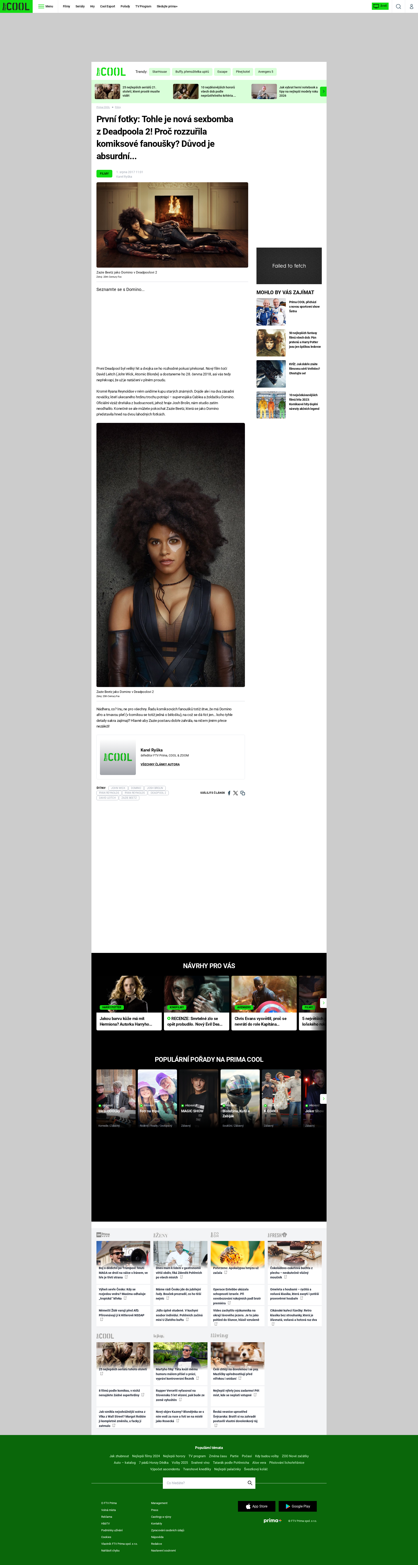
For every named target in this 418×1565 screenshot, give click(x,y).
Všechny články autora (160, 764)
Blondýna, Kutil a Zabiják (236, 1113)
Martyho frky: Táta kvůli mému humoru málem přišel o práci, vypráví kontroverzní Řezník (177, 1373)
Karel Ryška (124, 176)
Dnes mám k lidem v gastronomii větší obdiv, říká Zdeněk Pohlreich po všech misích (179, 1272)
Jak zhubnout (119, 1456)
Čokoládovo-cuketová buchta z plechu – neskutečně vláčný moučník (291, 1272)
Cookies (106, 1537)
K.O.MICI (271, 1111)
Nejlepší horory (174, 1456)
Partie (234, 1456)
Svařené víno (200, 1463)
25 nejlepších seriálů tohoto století (123, 1369)
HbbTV (105, 1523)
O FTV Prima (109, 1503)
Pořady (125, 6)
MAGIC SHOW (192, 1111)
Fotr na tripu (149, 1111)
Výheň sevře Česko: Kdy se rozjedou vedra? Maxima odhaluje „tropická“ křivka (122, 1294)
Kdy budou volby (267, 1456)
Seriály (80, 6)
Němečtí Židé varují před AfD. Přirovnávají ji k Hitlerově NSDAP (121, 1313)
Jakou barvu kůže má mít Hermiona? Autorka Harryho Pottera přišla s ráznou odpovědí (124, 1021)
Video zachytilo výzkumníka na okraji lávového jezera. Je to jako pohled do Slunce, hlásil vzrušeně (236, 1315)
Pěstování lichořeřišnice (286, 1463)
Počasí (247, 1456)
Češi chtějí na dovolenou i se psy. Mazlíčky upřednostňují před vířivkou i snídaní (236, 1373)
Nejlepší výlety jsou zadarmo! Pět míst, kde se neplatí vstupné (236, 1393)
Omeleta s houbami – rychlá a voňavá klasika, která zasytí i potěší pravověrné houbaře (294, 1294)
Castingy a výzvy (161, 1516)
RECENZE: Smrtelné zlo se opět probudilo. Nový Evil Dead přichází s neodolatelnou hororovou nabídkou (194, 1021)
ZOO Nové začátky (295, 1456)
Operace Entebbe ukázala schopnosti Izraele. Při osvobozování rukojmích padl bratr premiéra (237, 1296)
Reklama (106, 1516)
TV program (197, 1456)
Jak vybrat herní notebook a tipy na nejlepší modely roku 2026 (298, 91)
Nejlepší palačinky (227, 1469)
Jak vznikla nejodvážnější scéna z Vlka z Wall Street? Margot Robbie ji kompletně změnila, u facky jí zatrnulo (122, 1418)
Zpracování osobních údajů (167, 1530)
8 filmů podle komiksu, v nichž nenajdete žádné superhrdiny (119, 1393)
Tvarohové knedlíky (197, 1469)
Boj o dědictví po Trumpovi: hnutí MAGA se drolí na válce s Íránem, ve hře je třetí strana (123, 1272)
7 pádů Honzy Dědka (154, 1463)
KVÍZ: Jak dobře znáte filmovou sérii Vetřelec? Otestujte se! (304, 368)
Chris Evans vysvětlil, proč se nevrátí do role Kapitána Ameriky (261, 1021)
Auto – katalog (125, 1463)
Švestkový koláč (256, 1469)
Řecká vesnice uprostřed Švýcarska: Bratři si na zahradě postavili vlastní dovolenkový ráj (235, 1416)
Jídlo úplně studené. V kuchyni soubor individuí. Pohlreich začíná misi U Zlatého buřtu (179, 1315)
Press (154, 1510)
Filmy (66, 6)
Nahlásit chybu (110, 1550)
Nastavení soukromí (163, 1550)
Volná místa (108, 1510)
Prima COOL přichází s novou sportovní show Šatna (304, 306)
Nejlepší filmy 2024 (146, 1456)
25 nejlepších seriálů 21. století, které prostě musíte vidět (141, 91)
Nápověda (157, 1537)
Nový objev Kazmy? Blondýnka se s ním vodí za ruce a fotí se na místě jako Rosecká (180, 1416)
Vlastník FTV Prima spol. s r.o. (119, 1543)
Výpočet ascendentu (165, 1469)
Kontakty (156, 1523)
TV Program (143, 6)
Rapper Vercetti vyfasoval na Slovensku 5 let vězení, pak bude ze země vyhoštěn (180, 1395)
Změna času (218, 1456)
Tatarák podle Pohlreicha (231, 1463)
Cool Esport (107, 6)
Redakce (156, 1543)
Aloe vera (259, 1463)
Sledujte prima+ (167, 6)
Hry (92, 6)
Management (159, 1503)
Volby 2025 (180, 1463)
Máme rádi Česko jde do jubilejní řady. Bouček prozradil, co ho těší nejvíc (178, 1294)
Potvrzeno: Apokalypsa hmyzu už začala (236, 1270)
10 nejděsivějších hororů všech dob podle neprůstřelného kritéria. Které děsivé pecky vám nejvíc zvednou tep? (218, 95)
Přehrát (108, 1105)
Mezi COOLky (109, 1111)
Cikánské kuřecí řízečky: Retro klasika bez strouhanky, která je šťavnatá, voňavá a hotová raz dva (293, 1315)
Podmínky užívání (112, 1530)
